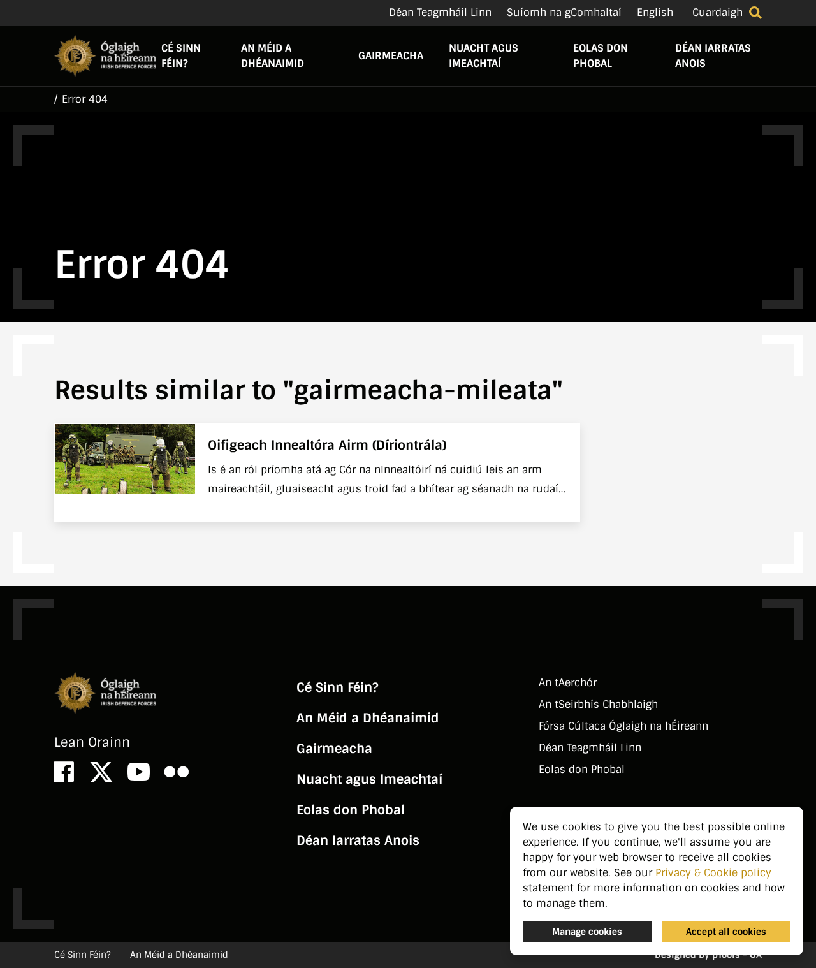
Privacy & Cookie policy (713, 872)
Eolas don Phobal (600, 55)
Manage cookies (587, 931)
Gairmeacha (390, 55)
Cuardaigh (717, 12)
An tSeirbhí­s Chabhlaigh (598, 704)
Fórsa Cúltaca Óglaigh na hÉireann (623, 726)
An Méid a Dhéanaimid (272, 55)
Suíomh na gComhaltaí (564, 12)
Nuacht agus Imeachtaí (483, 55)
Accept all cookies (726, 931)
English (655, 12)
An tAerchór (568, 682)
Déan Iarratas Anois (713, 55)
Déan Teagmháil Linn (440, 12)
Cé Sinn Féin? (181, 55)
